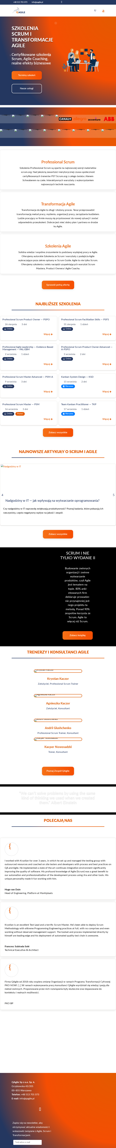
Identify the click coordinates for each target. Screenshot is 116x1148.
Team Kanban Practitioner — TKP (78, 404)
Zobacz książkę (78, 635)
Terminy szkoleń (26, 75)
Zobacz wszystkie (58, 432)
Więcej (47, 334)
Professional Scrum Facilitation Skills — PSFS (85, 319)
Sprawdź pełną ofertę (58, 285)
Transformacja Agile (58, 204)
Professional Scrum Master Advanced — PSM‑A (27, 377)
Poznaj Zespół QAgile (58, 771)
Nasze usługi (26, 88)
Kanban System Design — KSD (77, 377)
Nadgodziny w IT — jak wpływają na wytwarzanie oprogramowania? (52, 500)
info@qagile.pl (26, 1098)
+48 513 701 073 (20, 2)
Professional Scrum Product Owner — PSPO (26, 319)
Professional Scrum (58, 162)
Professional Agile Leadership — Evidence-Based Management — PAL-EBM (27, 348)
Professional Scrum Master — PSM (20, 404)
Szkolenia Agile (58, 246)
